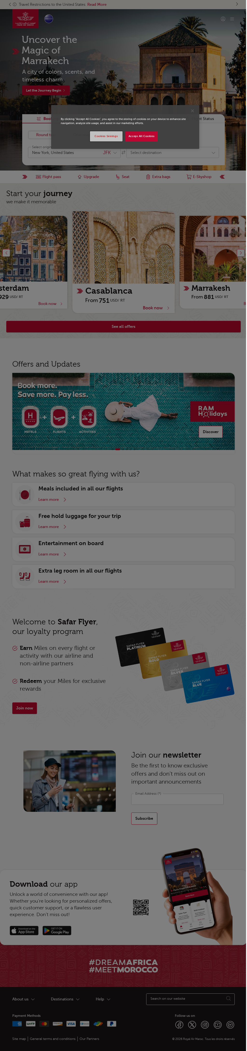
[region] (125, 127)
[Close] (192, 111)
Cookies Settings (106, 136)
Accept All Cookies (141, 136)
